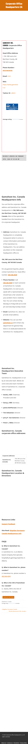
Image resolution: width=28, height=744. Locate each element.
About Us (3, 742)
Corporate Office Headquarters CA (14, 5)
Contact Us (10, 742)
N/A (9, 76)
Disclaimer (16, 742)
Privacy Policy (23, 742)
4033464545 (7, 70)
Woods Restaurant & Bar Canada (17, 611)
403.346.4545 (12, 275)
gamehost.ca (8, 323)
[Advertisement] (14, 26)
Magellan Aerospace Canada (9, 609)
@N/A (13, 93)
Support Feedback (8, 524)
